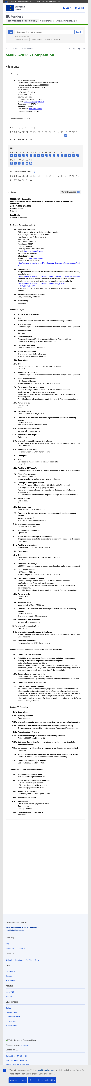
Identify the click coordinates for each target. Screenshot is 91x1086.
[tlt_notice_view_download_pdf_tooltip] (11, 155)
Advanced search (22, 39)
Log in (68, 8)
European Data (11, 1012)
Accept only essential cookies (42, 1080)
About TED (10, 992)
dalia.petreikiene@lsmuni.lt (34, 102)
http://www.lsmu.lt (35, 109)
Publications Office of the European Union (23, 927)
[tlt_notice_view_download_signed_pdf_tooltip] (65, 135)
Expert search (36, 39)
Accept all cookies (17, 1080)
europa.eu (25, 1045)
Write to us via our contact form (17, 1065)
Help (7, 944)
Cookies (9, 976)
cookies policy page (46, 1070)
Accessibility (10, 980)
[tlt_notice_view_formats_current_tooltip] (78, 192)
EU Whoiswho (11, 1021)
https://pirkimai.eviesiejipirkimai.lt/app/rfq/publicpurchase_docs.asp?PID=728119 (49, 276)
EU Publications (11, 1026)
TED (7, 49)
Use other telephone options (16, 1060)
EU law (8, 1008)
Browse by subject (51, 39)
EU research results (13, 1017)
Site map (9, 996)
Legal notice (10, 971)
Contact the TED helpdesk (15, 948)
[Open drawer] (8, 66)
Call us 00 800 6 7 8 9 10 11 (16, 1056)
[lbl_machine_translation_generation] (34, 172)
